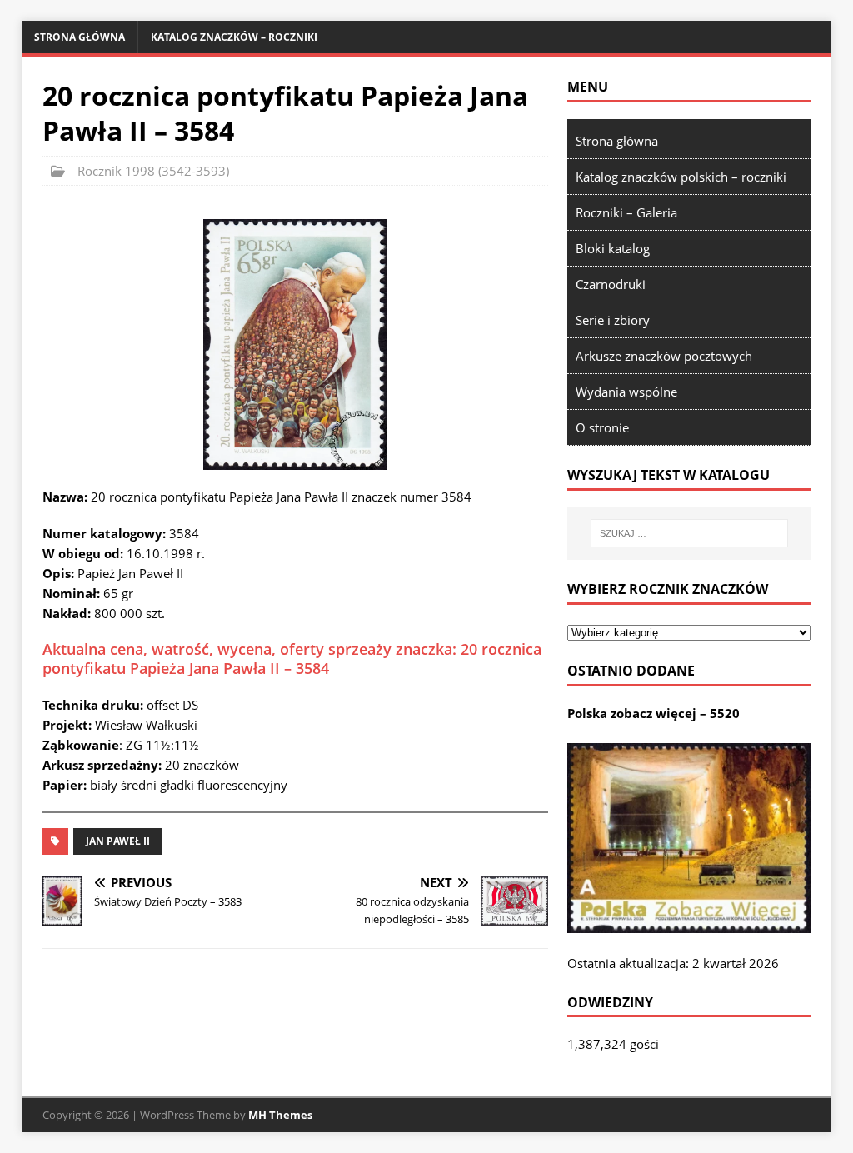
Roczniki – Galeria (626, 212)
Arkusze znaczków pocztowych (664, 355)
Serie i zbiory (613, 320)
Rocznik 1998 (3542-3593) (153, 170)
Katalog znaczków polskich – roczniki (681, 176)
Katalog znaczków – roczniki (234, 37)
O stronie (602, 427)
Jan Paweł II (118, 841)
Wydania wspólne (626, 391)
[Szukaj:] (689, 533)
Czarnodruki (611, 284)
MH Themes (280, 1114)
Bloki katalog (613, 248)
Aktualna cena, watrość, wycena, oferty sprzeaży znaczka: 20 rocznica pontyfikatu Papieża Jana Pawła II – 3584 (291, 658)
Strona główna (79, 37)
